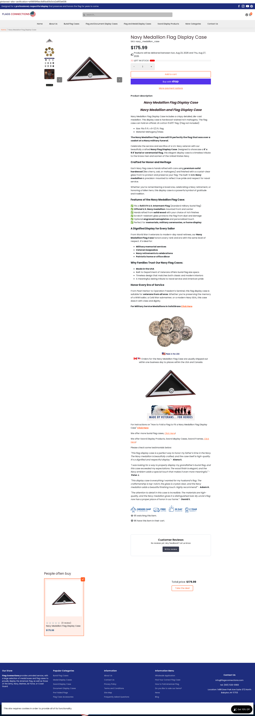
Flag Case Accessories (63, 697)
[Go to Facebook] (238, 6)
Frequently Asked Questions (116, 697)
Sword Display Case (62, 684)
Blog (157, 697)
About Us (53, 23)
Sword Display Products (168, 23)
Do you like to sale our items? (168, 688)
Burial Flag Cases (71, 23)
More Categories (193, 23)
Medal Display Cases (62, 680)
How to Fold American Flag (167, 684)
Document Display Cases (64, 688)
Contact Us (212, 23)
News (157, 692)
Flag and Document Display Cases (102, 23)
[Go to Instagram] (243, 6)
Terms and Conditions (114, 688)
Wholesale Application (165, 675)
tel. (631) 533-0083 (229, 684)
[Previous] (59, 79)
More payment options (171, 88)
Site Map (108, 692)
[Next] (119, 79)
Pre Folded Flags (60, 692)
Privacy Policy (110, 684)
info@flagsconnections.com (229, 680)
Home (40, 23)
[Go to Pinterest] (251, 6)
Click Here (170, 433)
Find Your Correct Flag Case (167, 680)
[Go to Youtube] (247, 6)
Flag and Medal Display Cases (137, 23)
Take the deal (182, 588)
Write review (171, 549)
